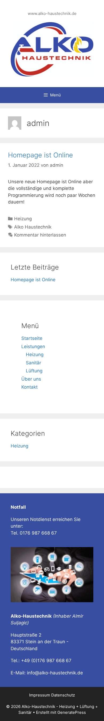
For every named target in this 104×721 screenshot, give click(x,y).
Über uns (31, 379)
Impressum (40, 695)
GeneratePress (71, 712)
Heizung (23, 218)
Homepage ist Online (40, 155)
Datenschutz (63, 695)
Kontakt (29, 387)
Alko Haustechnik (32, 227)
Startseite (31, 338)
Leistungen (33, 346)
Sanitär (33, 362)
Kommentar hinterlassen (40, 235)
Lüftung (34, 370)
